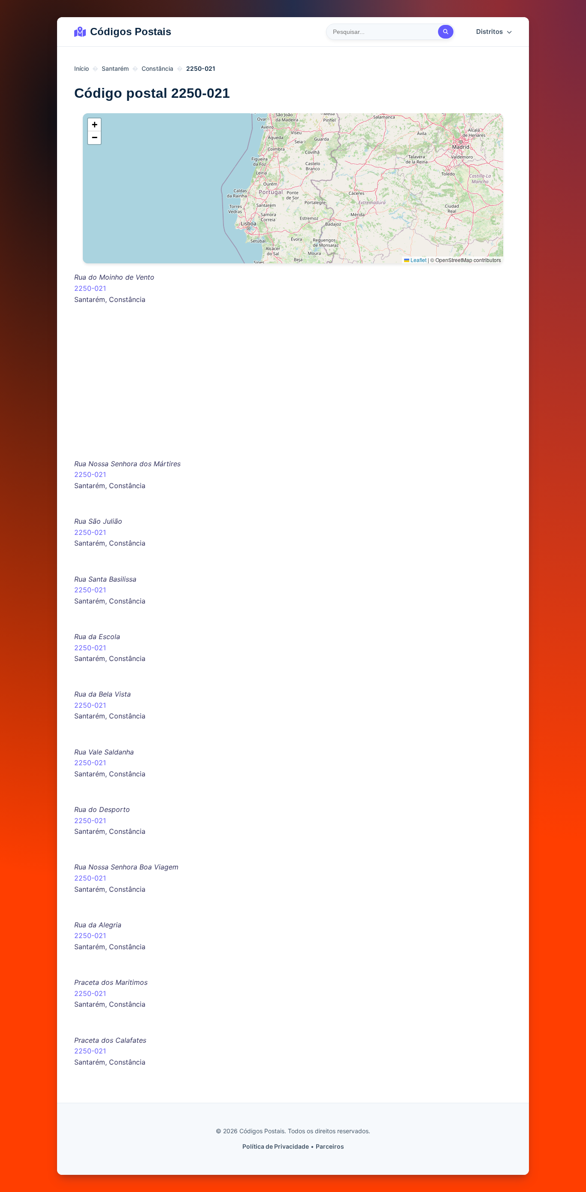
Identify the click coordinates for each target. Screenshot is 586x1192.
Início (81, 68)
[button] (94, 124)
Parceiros (330, 1146)
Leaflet (417, 259)
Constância (157, 68)
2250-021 (90, 288)
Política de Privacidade (275, 1146)
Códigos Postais (130, 31)
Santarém (115, 68)
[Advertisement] (293, 392)
